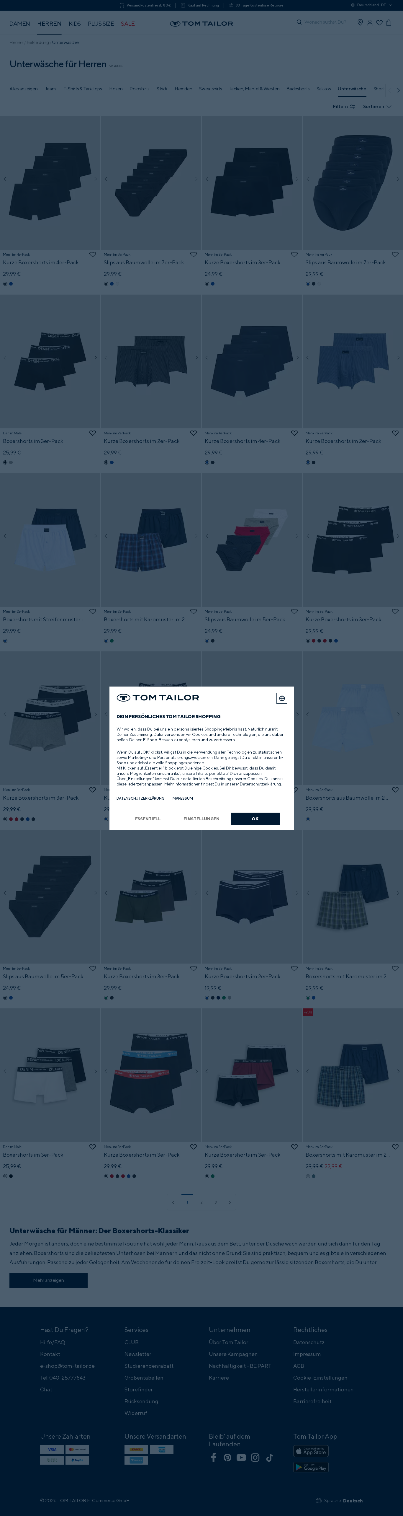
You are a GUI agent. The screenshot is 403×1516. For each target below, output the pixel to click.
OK (255, 818)
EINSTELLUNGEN (201, 818)
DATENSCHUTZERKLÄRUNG (141, 798)
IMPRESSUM (182, 798)
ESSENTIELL (148, 818)
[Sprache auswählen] (282, 698)
